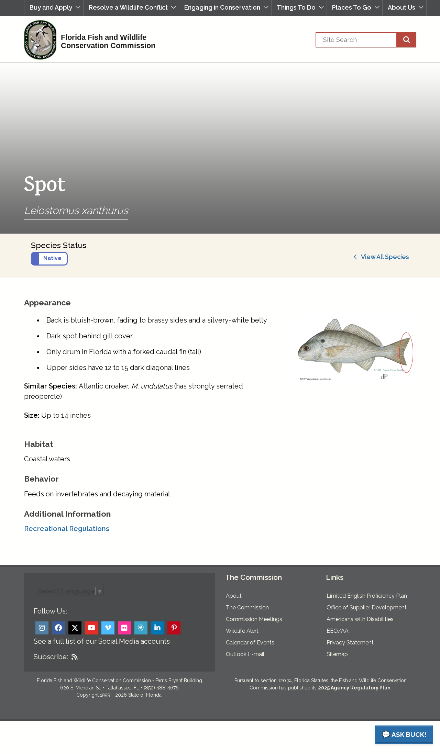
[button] (53, 7)
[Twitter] (74, 627)
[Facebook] (58, 627)
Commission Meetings (254, 619)
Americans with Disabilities (360, 619)
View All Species (383, 256)
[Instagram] (41, 627)
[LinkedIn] (157, 627)
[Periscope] (140, 627)
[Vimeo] (107, 627)
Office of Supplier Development (367, 607)
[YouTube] (91, 627)
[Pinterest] (173, 627)
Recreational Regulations (66, 529)
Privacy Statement (350, 642)
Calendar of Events (250, 642)
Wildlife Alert (242, 631)
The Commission (247, 607)
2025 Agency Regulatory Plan (354, 687)
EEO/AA (338, 631)
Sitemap (337, 654)
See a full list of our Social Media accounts (102, 641)
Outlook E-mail (245, 654)
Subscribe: (51, 657)
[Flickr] (124, 627)
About (234, 596)
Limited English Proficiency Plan (367, 596)
